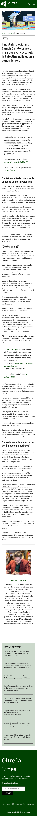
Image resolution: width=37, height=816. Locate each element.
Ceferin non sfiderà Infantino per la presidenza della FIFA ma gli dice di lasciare (17, 737)
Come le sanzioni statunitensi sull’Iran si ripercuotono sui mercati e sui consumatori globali (18, 688)
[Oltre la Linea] (9, 4)
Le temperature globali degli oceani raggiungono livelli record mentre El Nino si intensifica (18, 700)
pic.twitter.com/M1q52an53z (16, 162)
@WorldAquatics (13, 349)
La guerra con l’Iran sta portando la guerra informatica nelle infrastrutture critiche (17, 713)
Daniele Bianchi (21, 33)
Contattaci (30, 804)
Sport (4, 39)
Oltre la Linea (25, 812)
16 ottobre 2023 (10, 170)
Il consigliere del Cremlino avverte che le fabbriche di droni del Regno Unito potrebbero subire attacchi (17, 725)
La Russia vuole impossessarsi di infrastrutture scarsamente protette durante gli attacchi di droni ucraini (17, 666)
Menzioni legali (18, 804)
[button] (29, 4)
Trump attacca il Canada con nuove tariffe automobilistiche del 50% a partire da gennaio (17, 653)
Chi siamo (6, 804)
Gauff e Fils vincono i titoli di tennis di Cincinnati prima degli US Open (17, 677)
